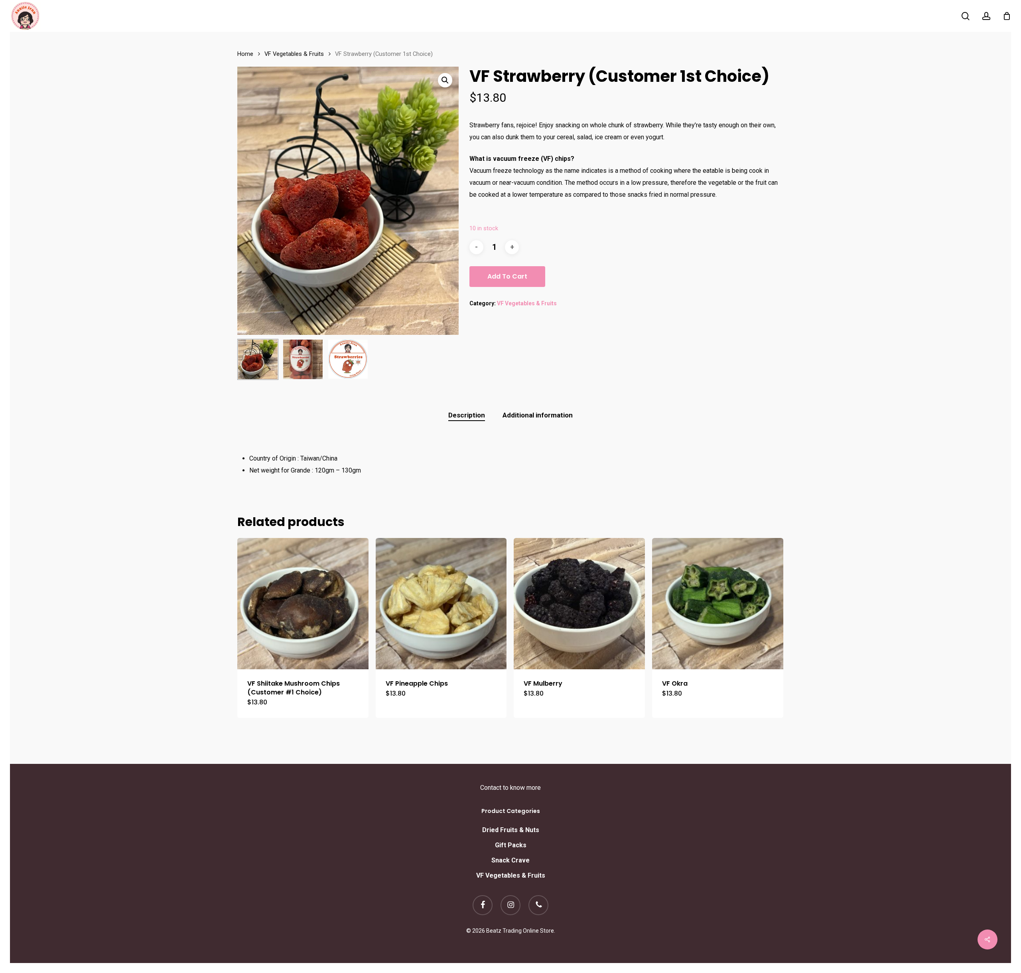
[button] (445, 80)
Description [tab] (466, 415)
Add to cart (507, 276)
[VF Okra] (717, 603)
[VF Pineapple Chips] (441, 603)
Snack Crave (510, 860)
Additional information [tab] (538, 415)
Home (245, 53)
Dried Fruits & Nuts (510, 830)
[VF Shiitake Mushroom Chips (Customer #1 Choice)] (303, 603)
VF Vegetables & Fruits (294, 53)
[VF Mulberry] (579, 603)
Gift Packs (510, 845)
